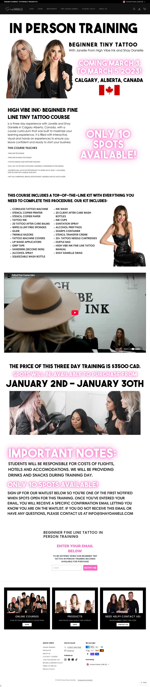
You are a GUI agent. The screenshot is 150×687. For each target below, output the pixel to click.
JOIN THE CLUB (75, 364)
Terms (81, 357)
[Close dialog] (89, 318)
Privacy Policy (76, 357)
